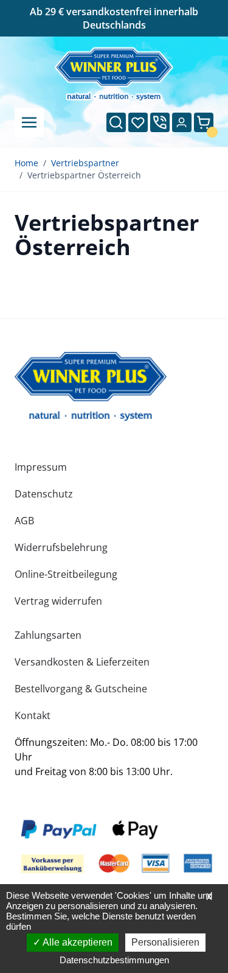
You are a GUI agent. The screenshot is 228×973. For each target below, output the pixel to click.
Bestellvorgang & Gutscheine (81, 688)
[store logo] (91, 386)
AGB (24, 520)
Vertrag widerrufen (58, 601)
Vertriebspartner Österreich (84, 175)
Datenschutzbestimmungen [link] (114, 960)
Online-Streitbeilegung (66, 574)
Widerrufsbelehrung (61, 547)
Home (26, 163)
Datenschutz (44, 494)
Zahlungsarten (48, 635)
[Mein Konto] (182, 122)
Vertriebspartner (85, 163)
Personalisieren (165, 942)
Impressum (41, 467)
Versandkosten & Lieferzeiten (82, 662)
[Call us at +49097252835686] (160, 122)
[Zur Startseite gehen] (113, 74)
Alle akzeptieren (76, 942)
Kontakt (32, 715)
